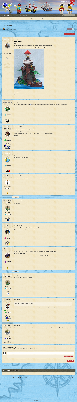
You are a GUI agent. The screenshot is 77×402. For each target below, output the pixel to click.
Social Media (25, 15)
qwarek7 (7, 175)
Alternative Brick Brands (25, 18)
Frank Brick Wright (7, 201)
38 (7, 56)
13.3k (8, 315)
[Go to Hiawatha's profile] (7, 332)
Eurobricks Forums (4, 3)
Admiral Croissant (7, 127)
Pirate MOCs (15, 29)
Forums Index (4, 18)
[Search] (74, 15)
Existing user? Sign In (65, 1)
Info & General (10, 18)
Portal (4, 15)
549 (8, 341)
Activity (12, 15)
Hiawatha (7, 325)
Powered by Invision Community (38, 400)
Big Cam (7, 299)
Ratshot (7, 225)
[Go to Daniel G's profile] (4, 29)
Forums (8, 15)
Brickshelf (19, 90)
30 (7, 191)
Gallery (17, 15)
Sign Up (73, 1)
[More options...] (73, 39)
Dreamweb (7, 249)
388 (8, 169)
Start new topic (59, 33)
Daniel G (8, 28)
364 (8, 118)
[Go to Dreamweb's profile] (7, 255)
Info (20, 15)
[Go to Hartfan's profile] (7, 159)
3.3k (8, 143)
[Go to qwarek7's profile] (7, 182)
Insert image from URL (68, 356)
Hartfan (7, 153)
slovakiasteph (7, 102)
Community (41, 18)
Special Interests (34, 18)
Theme (34, 398)
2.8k (8, 241)
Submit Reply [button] (70, 360)
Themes (17, 18)
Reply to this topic (70, 33)
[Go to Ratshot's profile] (7, 232)
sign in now (26, 348)
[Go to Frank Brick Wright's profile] (7, 208)
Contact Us (39, 398)
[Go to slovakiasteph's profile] (7, 108)
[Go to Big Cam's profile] (7, 306)
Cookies (43, 398)
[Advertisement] (38, 389)
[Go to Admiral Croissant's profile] (7, 134)
